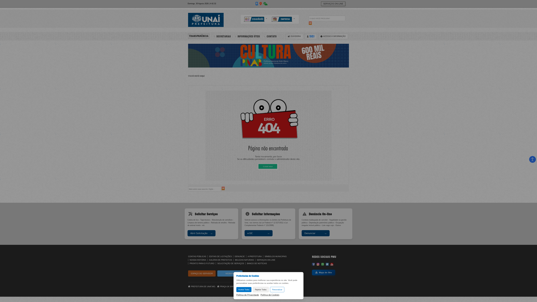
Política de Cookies (270, 294)
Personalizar (277, 289)
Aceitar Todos (243, 289)
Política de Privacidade (247, 294)
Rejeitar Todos (261, 289)
